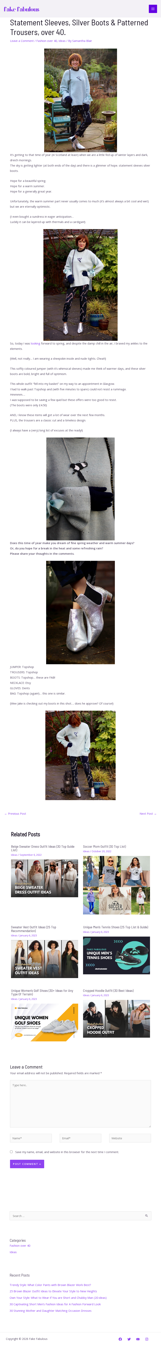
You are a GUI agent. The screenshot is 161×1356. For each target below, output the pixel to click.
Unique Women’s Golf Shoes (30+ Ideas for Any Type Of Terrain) (42, 992)
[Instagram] (146, 1339)
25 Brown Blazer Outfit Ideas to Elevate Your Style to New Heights (53, 1291)
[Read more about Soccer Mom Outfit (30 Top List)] (116, 885)
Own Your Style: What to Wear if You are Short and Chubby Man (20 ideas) (58, 1298)
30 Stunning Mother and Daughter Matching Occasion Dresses (50, 1311)
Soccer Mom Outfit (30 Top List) (104, 846)
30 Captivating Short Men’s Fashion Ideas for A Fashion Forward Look (55, 1304)
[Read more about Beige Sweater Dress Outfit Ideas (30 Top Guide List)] (44, 878)
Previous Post (15, 813)
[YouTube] (138, 1339)
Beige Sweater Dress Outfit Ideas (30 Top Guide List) (42, 848)
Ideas (62, 41)
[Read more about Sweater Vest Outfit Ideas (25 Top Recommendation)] (44, 959)
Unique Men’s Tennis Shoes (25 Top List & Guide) (115, 927)
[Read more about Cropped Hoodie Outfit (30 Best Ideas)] (116, 1018)
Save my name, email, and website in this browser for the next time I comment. (67, 1152)
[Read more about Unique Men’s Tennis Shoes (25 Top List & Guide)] (116, 955)
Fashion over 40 (46, 41)
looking (36, 343)
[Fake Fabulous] (21, 9)
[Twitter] (129, 1339)
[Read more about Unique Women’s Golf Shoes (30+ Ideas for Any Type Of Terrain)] (44, 1022)
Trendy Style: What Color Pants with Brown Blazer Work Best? (50, 1285)
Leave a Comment (22, 41)
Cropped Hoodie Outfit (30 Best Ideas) (108, 990)
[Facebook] (120, 1339)
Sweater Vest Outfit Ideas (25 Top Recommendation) (33, 929)
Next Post (148, 813)
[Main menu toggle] (153, 9)
